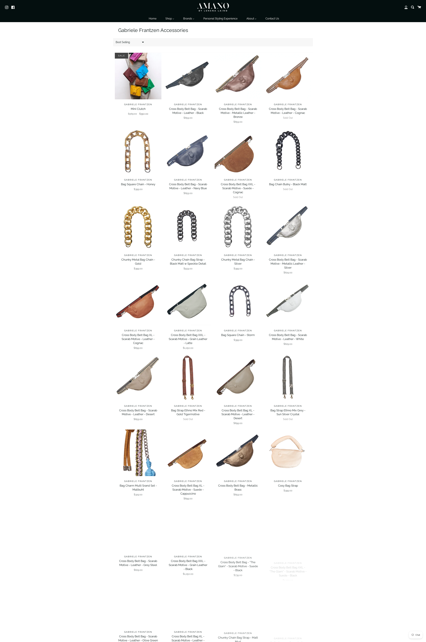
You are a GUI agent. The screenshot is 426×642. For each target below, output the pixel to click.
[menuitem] (153, 18)
